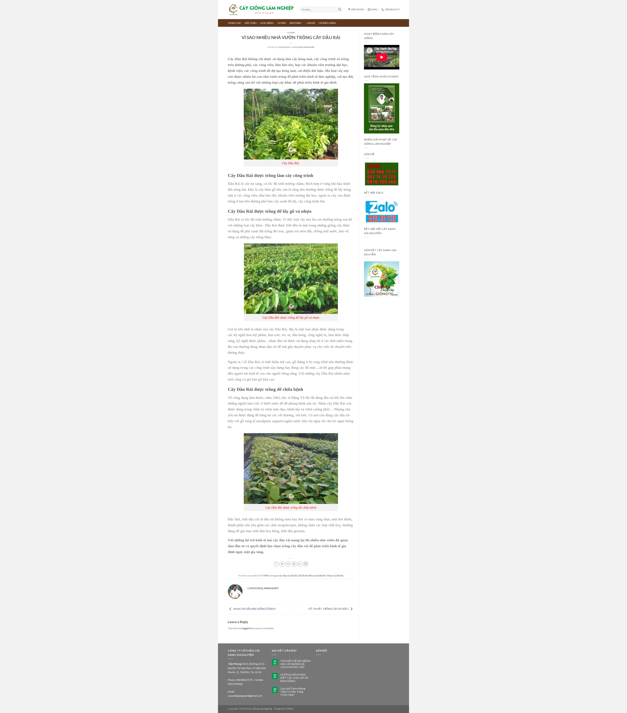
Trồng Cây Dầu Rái (334, 575)
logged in (247, 628)
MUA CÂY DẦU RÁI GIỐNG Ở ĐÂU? (254, 608)
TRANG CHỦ (234, 23)
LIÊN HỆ (311, 23)
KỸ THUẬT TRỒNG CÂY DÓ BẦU (329, 608)
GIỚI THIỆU (250, 23)
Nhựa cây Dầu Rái (317, 575)
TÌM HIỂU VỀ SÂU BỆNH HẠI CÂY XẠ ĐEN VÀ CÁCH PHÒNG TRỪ (295, 664)
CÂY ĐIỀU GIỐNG (327, 23)
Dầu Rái (293, 575)
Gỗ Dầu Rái (303, 575)
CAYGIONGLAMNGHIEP (303, 47)
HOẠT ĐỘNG (267, 23)
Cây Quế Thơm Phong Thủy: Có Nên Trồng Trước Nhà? (292, 691)
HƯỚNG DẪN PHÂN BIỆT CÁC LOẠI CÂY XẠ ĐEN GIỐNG (294, 677)
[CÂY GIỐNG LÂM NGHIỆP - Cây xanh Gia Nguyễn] (261, 9)
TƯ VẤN (281, 23)
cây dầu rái (284, 575)
